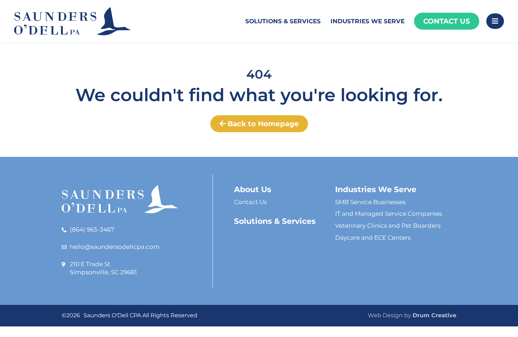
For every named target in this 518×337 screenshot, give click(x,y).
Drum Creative (434, 315)
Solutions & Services (283, 21)
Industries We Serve (368, 21)
